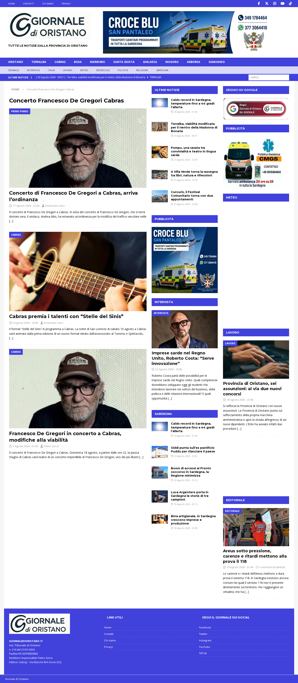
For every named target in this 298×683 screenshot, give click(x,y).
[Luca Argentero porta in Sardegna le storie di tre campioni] (160, 496)
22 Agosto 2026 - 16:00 (168, 369)
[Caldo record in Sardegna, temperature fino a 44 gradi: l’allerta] (160, 102)
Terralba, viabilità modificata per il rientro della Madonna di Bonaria (194, 127)
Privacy (66, 3)
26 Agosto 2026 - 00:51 (185, 135)
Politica (123, 70)
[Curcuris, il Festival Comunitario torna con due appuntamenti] (160, 196)
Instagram (205, 640)
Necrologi (103, 70)
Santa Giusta (124, 62)
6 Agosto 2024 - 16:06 (25, 323)
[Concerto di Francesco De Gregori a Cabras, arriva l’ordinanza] (78, 148)
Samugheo (217, 62)
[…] (11, 221)
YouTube (204, 647)
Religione (142, 70)
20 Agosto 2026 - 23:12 (185, 480)
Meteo (84, 70)
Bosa (78, 62)
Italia (51, 70)
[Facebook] (259, 3)
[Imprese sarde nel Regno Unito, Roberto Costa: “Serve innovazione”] (185, 329)
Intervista (33, 70)
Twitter (203, 634)
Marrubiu (97, 62)
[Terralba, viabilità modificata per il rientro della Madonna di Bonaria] (160, 126)
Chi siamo (48, 3)
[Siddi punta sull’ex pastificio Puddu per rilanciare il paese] (160, 452)
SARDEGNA (163, 414)
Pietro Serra (51, 446)
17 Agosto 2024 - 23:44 (26, 205)
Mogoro (172, 62)
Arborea (193, 62)
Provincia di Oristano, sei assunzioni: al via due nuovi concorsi (252, 388)
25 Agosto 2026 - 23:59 (185, 159)
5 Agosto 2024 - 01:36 (25, 446)
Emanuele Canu (55, 205)
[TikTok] (290, 3)
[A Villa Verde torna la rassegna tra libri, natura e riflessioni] (160, 174)
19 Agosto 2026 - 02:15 (185, 504)
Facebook (205, 627)
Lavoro (67, 70)
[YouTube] (282, 3)
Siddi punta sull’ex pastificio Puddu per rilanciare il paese (193, 449)
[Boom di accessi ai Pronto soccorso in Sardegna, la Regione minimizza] (160, 472)
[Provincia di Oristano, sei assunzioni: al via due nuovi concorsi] (256, 359)
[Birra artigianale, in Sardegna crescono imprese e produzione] (160, 519)
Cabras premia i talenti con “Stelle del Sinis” (66, 316)
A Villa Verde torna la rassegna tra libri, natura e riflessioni (194, 173)
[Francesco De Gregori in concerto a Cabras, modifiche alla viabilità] (78, 388)
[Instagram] (274, 3)
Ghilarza (150, 62)
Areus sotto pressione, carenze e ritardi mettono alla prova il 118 (255, 556)
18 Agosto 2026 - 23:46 (240, 399)
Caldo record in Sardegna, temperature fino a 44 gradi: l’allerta (193, 103)
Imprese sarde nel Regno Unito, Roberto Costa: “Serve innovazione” (183, 358)
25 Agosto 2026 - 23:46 (185, 204)
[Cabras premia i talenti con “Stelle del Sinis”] (78, 271)
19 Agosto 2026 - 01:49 (240, 567)
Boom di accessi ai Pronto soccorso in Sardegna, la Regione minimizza (191, 471)
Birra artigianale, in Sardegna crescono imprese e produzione (193, 519)
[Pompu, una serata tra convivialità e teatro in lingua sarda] (160, 152)
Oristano (15, 62)
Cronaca (13, 70)
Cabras (60, 62)
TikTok (203, 653)
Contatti (28, 3)
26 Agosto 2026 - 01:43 (185, 111)
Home (11, 3)
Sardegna (162, 70)
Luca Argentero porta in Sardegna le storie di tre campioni (190, 495)
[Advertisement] (256, 298)
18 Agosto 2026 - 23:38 (185, 528)
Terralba (38, 62)
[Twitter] (266, 3)
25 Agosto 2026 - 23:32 (185, 455)
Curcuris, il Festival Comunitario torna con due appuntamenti (192, 195)
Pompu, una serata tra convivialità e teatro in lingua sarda (193, 151)
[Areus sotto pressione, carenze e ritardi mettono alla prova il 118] (256, 527)
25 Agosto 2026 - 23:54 (185, 179)
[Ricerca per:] (269, 77)
